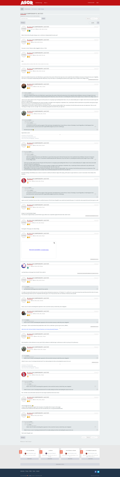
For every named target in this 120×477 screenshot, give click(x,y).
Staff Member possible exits (91, 450)
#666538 (96, 68)
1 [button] (96, 18)
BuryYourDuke (37, 16)
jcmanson (28, 16)
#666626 (96, 334)
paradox (30, 222)
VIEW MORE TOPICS (60, 464)
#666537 (96, 53)
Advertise (22, 471)
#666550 (96, 205)
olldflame (30, 55)
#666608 (96, 233)
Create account (91, 2)
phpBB (41, 475)
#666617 (96, 278)
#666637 (96, 413)
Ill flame (28, 122)
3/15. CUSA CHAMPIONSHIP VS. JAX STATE (31, 13)
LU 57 (29, 266)
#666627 (96, 347)
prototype (26, 120)
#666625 (96, 311)
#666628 (96, 372)
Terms (34, 471)
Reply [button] (23, 22)
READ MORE (29, 458)
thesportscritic (80, 273)
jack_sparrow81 (31, 29)
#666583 (96, 220)
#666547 (96, 143)
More (45, 2)
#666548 (96, 178)
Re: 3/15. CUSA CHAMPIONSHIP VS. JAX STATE (38, 27)
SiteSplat (33, 475)
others (94, 273)
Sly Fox (31, 16)
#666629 (96, 397)
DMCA (30, 471)
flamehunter (93, 259)
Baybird (93, 215)
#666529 (96, 27)
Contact (37, 471)
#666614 (96, 264)
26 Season (50, 450)
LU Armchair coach (92, 79)
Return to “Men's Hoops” (26, 441)
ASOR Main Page (38, 2)
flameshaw (30, 86)
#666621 (96, 298)
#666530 (96, 40)
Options (83, 437)
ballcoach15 (85, 273)
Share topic (92, 23)
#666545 (96, 111)
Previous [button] (93, 18)
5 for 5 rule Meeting (30, 450)
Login (97, 2)
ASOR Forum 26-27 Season (71, 450)
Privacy (26, 471)
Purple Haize (31, 113)
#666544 (96, 84)
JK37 (29, 42)
